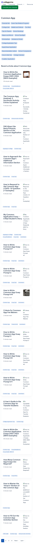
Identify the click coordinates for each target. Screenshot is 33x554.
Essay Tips (14, 176)
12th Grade (5, 533)
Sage (4, 4)
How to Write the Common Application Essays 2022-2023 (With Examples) (12, 432)
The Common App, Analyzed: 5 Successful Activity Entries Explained (11, 99)
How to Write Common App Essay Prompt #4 (11, 292)
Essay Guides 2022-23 (8, 451)
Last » (22, 540)
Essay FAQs (14, 475)
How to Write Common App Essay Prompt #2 (11, 356)
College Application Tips (9, 421)
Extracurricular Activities (17, 118)
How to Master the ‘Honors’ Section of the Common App (11, 485)
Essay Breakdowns (16, 86)
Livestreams (23, 237)
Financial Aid (15, 324)
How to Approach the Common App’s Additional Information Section (12, 159)
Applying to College (7, 148)
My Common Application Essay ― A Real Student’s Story (12, 216)
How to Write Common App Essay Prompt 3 (11, 334)
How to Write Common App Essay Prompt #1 (11, 380)
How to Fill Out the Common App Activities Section (11, 518)
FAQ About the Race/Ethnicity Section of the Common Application (12, 129)
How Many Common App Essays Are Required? (11, 462)
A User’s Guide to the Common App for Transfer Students (12, 403)
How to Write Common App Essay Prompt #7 (11, 247)
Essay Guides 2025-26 (8, 88)
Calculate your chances (10, 7)
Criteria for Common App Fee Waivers (12, 311)
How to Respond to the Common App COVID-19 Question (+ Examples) (11, 187)
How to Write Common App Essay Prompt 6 (11, 271)
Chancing (12, 4)
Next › (16, 540)
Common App (6, 86)
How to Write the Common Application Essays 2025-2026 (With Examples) (12, 75)
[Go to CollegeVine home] (7, 2)
